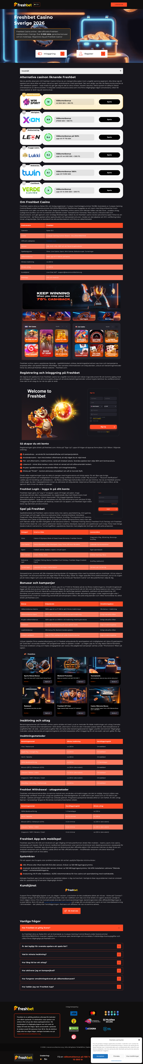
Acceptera (100, 1056)
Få (71, 533)
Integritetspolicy (116, 1060)
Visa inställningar (132, 1056)
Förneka (116, 1056)
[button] (139, 1040)
